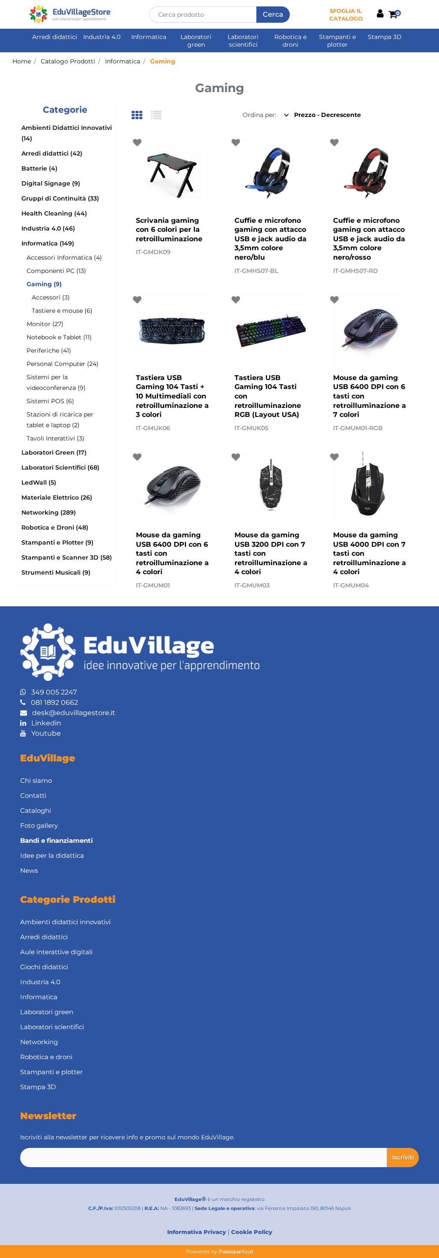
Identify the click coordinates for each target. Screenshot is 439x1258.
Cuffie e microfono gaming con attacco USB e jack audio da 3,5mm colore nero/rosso (369, 238)
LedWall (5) (38, 482)
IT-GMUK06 (153, 428)
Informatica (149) (47, 243)
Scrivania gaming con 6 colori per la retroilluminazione (169, 229)
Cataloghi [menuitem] (35, 810)
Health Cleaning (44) (54, 213)
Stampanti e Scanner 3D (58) (66, 557)
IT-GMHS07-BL (256, 271)
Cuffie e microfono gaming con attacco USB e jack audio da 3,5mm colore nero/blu (271, 238)
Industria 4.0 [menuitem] (101, 37)
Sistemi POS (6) (50, 401)
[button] (273, 14)
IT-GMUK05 (251, 428)
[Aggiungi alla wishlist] (138, 143)
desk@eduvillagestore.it (71, 713)
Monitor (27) (45, 324)
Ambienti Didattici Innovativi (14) (66, 133)
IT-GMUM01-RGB (358, 428)
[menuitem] (219, 841)
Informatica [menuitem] (148, 37)
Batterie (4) (39, 168)
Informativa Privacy (196, 1231)
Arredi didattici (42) (51, 153)
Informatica (122, 61)
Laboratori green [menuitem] (195, 40)
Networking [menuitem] (39, 1042)
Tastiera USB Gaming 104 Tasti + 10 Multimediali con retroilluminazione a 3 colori (172, 396)
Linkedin (43, 723)
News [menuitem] (29, 870)
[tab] (141, 116)
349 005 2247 (51, 692)
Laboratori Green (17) (54, 452)
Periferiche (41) (49, 350)
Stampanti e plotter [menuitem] (337, 40)
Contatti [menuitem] (33, 795)
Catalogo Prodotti (68, 61)
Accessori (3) (51, 297)
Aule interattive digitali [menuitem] (56, 952)
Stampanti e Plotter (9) (57, 542)
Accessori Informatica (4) (64, 257)
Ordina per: (259, 115)
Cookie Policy (251, 1231)
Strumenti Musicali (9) (55, 572)
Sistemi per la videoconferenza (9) (56, 382)
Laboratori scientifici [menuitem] (243, 40)
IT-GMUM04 (351, 585)
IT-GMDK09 (153, 252)
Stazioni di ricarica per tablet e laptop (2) (60, 419)
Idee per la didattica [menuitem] (52, 855)
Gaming (162, 61)
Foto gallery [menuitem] (39, 825)
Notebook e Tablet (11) (59, 337)
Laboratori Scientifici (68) (60, 467)
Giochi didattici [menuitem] (44, 967)
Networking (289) (48, 512)
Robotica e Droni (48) (54, 527)
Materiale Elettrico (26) (56, 497)
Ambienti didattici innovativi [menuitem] (65, 922)
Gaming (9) (44, 284)
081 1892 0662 (52, 702)
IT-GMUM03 (252, 585)
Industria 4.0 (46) (48, 228)
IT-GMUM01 (153, 585)
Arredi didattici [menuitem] (54, 37)
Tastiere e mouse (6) (62, 310)
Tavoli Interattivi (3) (55, 438)
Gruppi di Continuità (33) (60, 198)
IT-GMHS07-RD (355, 271)
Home (21, 61)
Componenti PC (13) (56, 271)
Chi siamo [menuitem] (36, 780)
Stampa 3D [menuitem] (385, 37)
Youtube (43, 733)
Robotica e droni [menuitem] (290, 40)
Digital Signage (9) (50, 183)
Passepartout (236, 1251)
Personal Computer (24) (63, 364)
